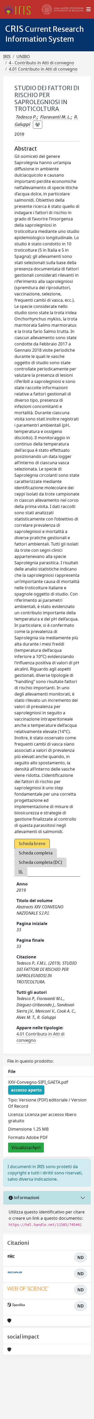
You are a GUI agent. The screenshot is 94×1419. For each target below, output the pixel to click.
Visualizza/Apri (25, 1147)
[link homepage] (19, 9)
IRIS (7, 56)
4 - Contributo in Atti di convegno (41, 63)
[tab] (20, 872)
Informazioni (26, 1197)
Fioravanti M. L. (55, 117)
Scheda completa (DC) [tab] (40, 862)
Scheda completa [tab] (35, 853)
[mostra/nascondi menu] (88, 9)
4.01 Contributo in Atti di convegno (43, 69)
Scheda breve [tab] (32, 843)
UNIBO (23, 56)
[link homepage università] (63, 9)
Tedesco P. (26, 117)
